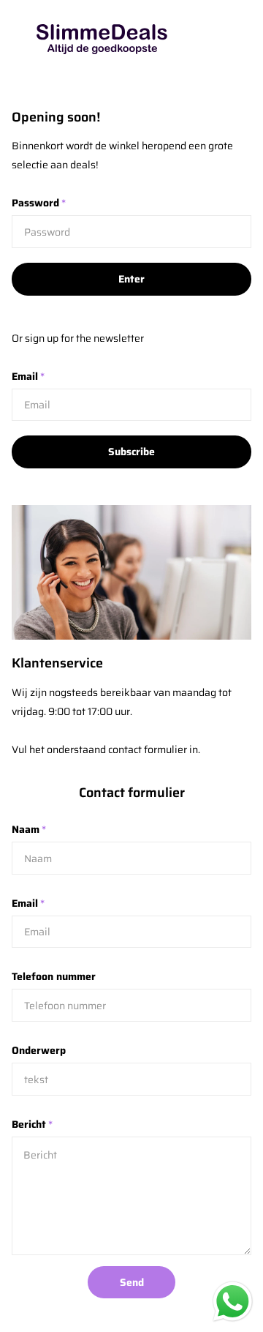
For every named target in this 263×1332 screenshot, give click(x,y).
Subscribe (131, 452)
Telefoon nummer (54, 976)
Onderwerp (39, 1050)
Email (28, 376)
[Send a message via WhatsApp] (233, 1302)
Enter (131, 279)
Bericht (32, 1124)
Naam (29, 829)
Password (39, 203)
